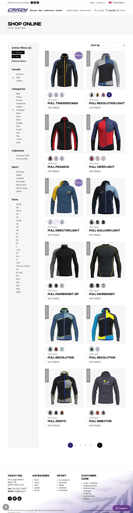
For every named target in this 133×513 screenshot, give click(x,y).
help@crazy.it (20, 491)
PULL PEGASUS (58, 166)
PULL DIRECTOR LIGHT (63, 230)
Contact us (100, 3)
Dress (36, 490)
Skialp (61, 485)
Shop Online (20, 28)
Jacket (37, 488)
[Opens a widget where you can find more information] (121, 508)
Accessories (64, 480)
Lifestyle (62, 488)
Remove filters (19, 61)
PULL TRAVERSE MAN (63, 103)
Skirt (36, 485)
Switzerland (118, 2)
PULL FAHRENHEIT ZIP (63, 293)
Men (17, 56)
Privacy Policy (87, 510)
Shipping (87, 493)
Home (10, 28)
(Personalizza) (109, 510)
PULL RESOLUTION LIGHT (107, 103)
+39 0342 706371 (19, 489)
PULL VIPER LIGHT (102, 166)
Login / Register (90, 483)
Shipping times (90, 486)
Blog (92, 3)
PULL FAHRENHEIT (102, 293)
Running (63, 482)
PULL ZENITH (57, 420)
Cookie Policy (99, 510)
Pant (36, 480)
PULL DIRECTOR (100, 420)
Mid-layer (19, 52)
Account (100, 10)
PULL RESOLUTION (61, 357)
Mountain (63, 490)
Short (36, 482)
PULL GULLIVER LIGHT (104, 230)
